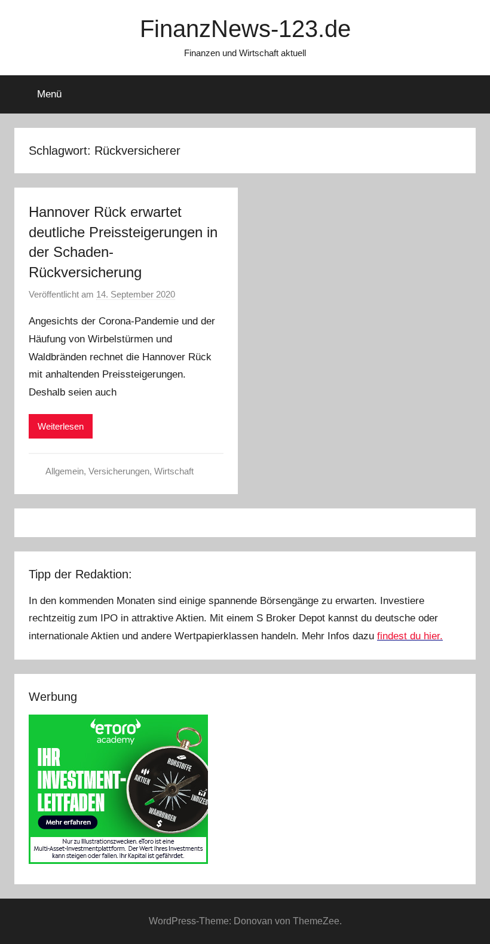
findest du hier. (410, 636)
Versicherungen (118, 471)
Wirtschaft (174, 471)
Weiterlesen (61, 426)
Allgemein (64, 471)
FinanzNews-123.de (245, 29)
